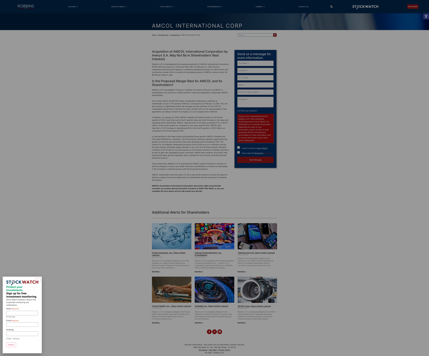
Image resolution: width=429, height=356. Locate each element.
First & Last (10, 317)
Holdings (10, 330)
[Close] (38, 280)
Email (12, 320)
